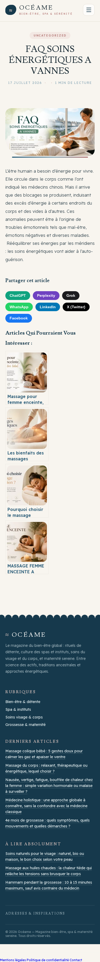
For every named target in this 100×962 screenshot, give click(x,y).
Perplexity (46, 295)
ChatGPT (18, 295)
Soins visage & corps (24, 717)
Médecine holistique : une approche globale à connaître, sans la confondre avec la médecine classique (46, 806)
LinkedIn (48, 307)
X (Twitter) (76, 307)
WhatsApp (19, 307)
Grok (70, 295)
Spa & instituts (18, 709)
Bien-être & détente (22, 701)
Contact (76, 960)
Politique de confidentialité (48, 960)
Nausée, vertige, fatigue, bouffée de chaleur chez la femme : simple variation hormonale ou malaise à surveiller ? (49, 785)
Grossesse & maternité (25, 724)
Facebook (19, 318)
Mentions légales (13, 960)
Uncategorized (50, 35)
